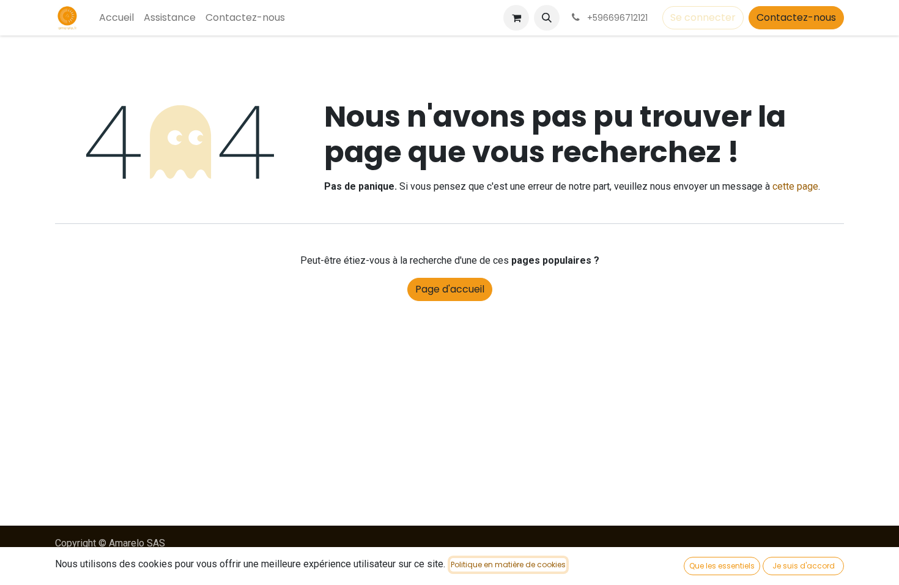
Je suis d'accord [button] (803, 566)
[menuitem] (116, 18)
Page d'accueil (449, 289)
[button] (547, 18)
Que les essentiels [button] (722, 566)
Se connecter (703, 17)
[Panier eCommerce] (516, 18)
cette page (795, 186)
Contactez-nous (796, 17)
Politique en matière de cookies (508, 564)
